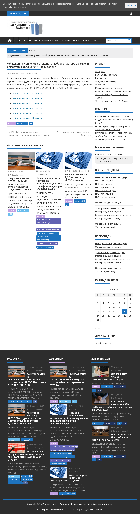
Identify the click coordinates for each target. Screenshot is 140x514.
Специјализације (89, 41)
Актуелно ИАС (22, 123)
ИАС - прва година (104, 180)
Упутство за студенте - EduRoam (111, 101)
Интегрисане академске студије (111, 177)
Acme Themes (97, 509)
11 (103, 307)
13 (114, 307)
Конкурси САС (26, 401)
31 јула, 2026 (72, 171)
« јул (97, 328)
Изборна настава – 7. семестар (28, 108)
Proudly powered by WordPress (52, 509)
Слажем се (131, 5)
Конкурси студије (15, 483)
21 (119, 311)
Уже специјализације (45, 247)
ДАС (67, 205)
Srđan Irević (33, 73)
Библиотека (101, 78)
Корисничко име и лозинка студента (113, 91)
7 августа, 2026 (44, 171)
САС (26, 41)
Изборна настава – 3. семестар (28, 98)
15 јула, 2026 (118, 428)
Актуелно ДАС (80, 201)
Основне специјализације (47, 243)
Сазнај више (20, 7)
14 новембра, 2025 (36, 406)
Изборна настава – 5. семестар (28, 103)
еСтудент (100, 71)
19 (108, 311)
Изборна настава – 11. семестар (28, 118)
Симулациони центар (105, 81)
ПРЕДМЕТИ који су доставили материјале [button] (114, 159)
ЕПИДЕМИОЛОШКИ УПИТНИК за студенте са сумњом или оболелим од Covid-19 (114, 119)
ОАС (16, 41)
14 (119, 307)
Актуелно (11, 123)
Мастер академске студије (47, 41)
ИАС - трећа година (104, 187)
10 (98, 307)
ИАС (21, 41)
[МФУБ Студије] (9, 40)
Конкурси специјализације (48, 233)
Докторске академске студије (110, 208)
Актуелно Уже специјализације (49, 230)
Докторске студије (70, 41)
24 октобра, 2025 (35, 445)
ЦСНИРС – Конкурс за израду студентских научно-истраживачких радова (28, 133)
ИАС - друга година (104, 183)
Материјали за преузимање (108, 88)
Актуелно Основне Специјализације (44, 221)
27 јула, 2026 (118, 395)
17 (98, 311)
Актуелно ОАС (119, 387)
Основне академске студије (109, 202)
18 (103, 311)
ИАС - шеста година (105, 197)
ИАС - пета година (104, 193)
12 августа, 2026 (16, 171)
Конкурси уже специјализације (43, 238)
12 (108, 307)
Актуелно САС (14, 401)
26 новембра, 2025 (36, 367)
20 (114, 311)
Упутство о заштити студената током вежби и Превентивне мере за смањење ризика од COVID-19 (113, 136)
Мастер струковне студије (108, 218)
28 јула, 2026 (118, 367)
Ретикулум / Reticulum (106, 74)
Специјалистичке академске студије (113, 214)
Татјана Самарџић (16, 175)
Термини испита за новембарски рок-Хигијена (74, 133)
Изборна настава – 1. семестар (28, 93)
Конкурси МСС (26, 440)
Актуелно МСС (23, 210)
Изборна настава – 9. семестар (28, 113)
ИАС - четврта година (105, 190)
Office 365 (100, 84)
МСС (31, 41)
